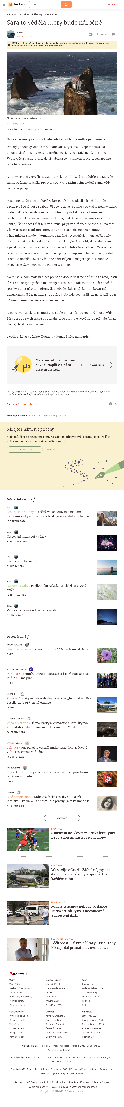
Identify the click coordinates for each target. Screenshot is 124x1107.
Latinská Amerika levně (57, 1032)
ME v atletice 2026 (90, 996)
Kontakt (84, 1082)
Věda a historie (17, 723)
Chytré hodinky (58, 1073)
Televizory (44, 1073)
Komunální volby (17, 1005)
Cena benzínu (93, 1046)
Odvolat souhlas (59, 1086)
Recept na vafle (16, 1032)
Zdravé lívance (16, 1024)
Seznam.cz (113, 4)
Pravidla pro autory (37, 1086)
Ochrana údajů (99, 1082)
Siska (19, 32)
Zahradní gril (57, 1062)
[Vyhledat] (66, 4)
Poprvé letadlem (54, 1020)
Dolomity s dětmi (54, 1037)
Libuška (10, 792)
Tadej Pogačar (52, 996)
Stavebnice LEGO (59, 1069)
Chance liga (87, 984)
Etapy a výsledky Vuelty (57, 988)
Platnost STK (88, 1037)
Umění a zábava (18, 649)
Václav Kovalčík (14, 645)
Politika (12, 674)
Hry (9, 772)
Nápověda (72, 1082)
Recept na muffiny (18, 1020)
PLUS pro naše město (17, 669)
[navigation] (3, 4)
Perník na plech (16, 1037)
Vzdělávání (34, 415)
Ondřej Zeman (14, 768)
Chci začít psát (25, 449)
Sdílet (107, 34)
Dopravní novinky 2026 (93, 1024)
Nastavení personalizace (83, 1086)
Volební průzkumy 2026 (20, 988)
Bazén (29, 1057)
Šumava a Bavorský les (56, 1024)
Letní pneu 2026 (90, 1016)
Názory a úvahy (17, 586)
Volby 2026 (14, 984)
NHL (84, 1005)
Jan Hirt (49, 992)
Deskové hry (106, 1069)
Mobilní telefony (41, 1069)
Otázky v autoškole (91, 1032)
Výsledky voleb (16, 992)
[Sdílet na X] (115, 403)
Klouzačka (82, 1057)
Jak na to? (51, 449)
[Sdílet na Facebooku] (110, 403)
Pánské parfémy (75, 1073)
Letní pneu (93, 1069)
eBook (95, 34)
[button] (62, 83)
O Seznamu (34, 1082)
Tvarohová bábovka (18, 1028)
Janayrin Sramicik (15, 718)
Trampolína (58, 1057)
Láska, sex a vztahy (20, 512)
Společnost (49, 415)
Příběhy (12, 698)
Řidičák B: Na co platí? (92, 1028)
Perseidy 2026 (78, 1046)
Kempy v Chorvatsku (55, 1016)
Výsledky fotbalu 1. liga (92, 988)
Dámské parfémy (77, 1069)
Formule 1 (86, 1001)
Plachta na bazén (42, 1057)
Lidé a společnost (19, 797)
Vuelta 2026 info (53, 984)
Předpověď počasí (61, 1046)
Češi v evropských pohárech (61, 1050)
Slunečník (70, 1057)
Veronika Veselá (15, 743)
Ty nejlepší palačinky (19, 1016)
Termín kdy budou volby (20, 996)
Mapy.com (46, 1046)
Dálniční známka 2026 (92, 1020)
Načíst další (62, 818)
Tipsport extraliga (90, 992)
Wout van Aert (52, 1001)
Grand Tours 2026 (54, 1005)
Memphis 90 (12, 694)
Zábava (62, 415)
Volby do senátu (16, 1001)
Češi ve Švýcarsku (54, 1028)
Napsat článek (97, 365)
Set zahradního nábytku (99, 1057)
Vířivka (68, 1062)
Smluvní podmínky (54, 1082)
